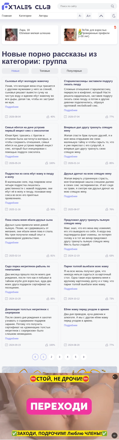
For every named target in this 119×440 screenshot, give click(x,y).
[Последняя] (83, 357)
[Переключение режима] (114, 16)
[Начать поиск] (112, 6)
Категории (25, 15)
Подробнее (11, 106)
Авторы (43, 15)
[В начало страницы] (101, 16)
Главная (7, 15)
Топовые (45, 70)
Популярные (74, 70)
